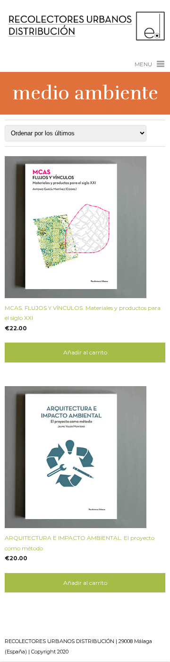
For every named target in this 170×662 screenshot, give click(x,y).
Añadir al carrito (85, 352)
